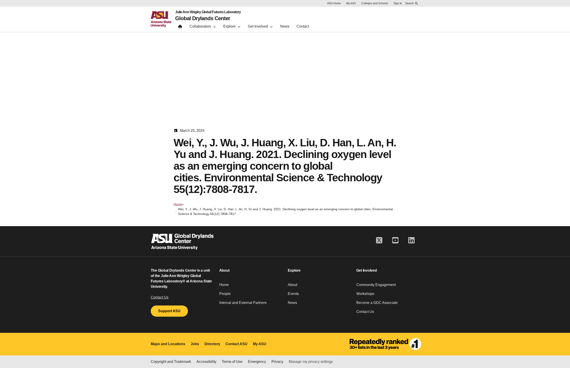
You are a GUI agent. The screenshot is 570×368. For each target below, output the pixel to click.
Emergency (257, 362)
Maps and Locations (168, 344)
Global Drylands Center (202, 18)
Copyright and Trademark (171, 362)
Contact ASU (236, 344)
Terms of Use (232, 362)
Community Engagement (376, 285)
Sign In (398, 3)
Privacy (277, 362)
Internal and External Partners (243, 303)
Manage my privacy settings (311, 362)
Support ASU (169, 311)
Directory (212, 344)
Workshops (365, 294)
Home (178, 204)
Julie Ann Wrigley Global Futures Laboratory (208, 12)
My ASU (351, 3)
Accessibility (206, 362)
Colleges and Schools (374, 3)
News (292, 303)
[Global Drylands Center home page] (180, 27)
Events (293, 294)
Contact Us (159, 297)
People (225, 294)
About (292, 285)
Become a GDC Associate (377, 303)
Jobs (195, 344)
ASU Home (334, 3)
